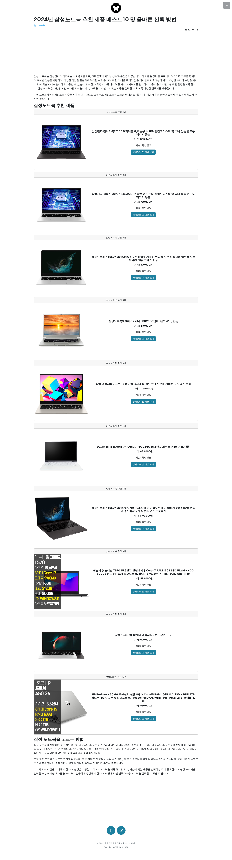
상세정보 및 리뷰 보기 (143, 152)
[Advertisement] (114, 53)
